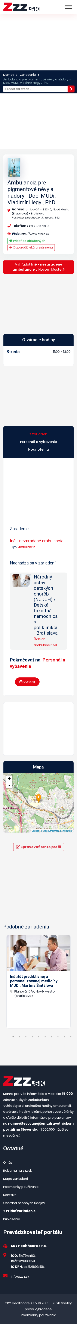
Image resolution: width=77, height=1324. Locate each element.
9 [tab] (64, 1037)
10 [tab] (71, 1037)
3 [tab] (26, 1037)
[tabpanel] (38, 981)
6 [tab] (45, 1037)
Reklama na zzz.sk (17, 1170)
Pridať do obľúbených (28, 241)
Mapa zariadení (15, 1178)
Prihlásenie (11, 1219)
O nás (7, 1162)
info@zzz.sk (20, 1276)
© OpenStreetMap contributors (57, 830)
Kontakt (9, 1195)
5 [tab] (39, 1037)
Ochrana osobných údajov (24, 1203)
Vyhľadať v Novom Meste (37, 267)
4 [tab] (32, 1037)
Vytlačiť (28, 682)
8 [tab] (58, 1037)
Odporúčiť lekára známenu (32, 247)
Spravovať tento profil (40, 846)
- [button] (9, 785)
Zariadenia (28, 75)
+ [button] (9, 778)
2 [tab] (19, 1037)
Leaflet (35, 830)
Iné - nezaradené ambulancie (37, 540)
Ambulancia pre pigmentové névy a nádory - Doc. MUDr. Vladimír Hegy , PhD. (31, 192)
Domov (8, 75)
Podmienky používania (20, 1186)
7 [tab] (51, 1037)
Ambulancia (26, 547)
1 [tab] (13, 1037)
